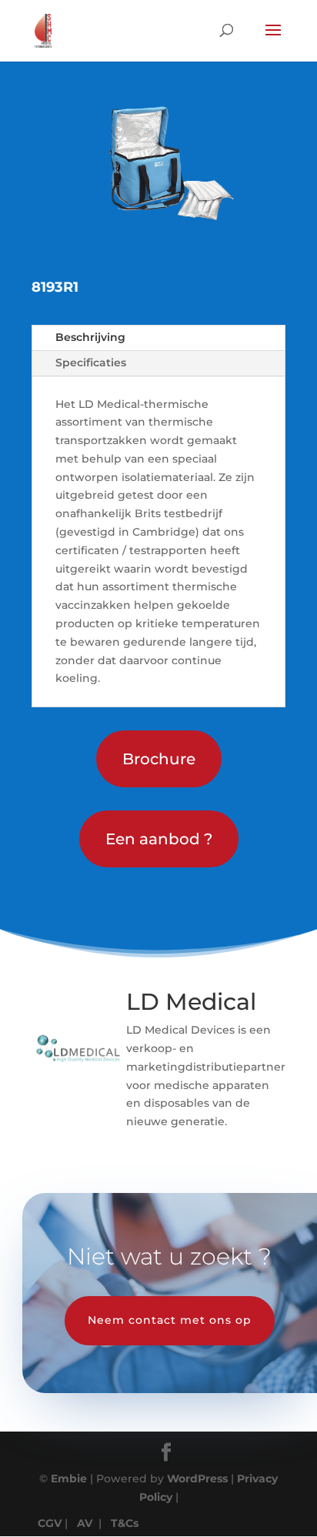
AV (84, 1523)
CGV (50, 1523)
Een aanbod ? (158, 839)
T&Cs (124, 1523)
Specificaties (90, 362)
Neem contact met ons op (170, 1320)
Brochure (158, 759)
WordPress (197, 1478)
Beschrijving (90, 337)
